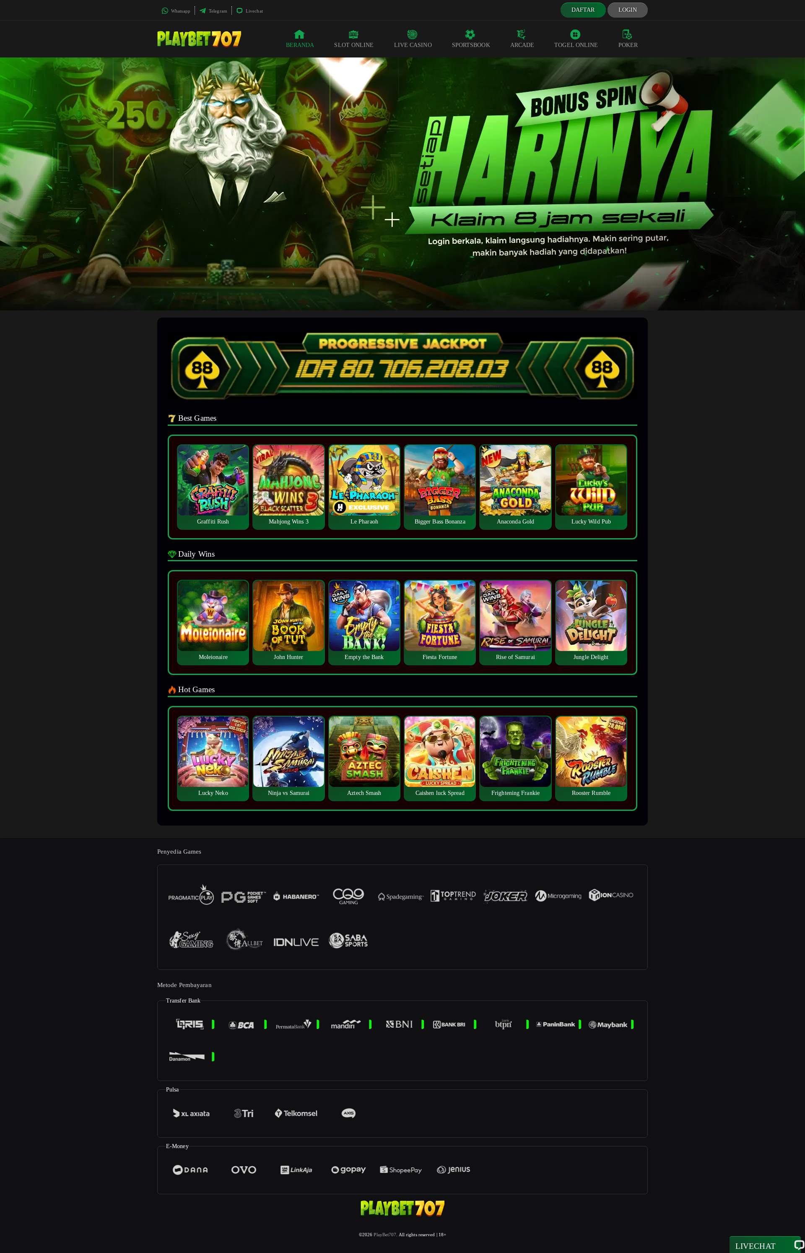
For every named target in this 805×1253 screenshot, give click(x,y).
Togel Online (576, 45)
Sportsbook (471, 45)
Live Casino (413, 45)
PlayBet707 (385, 1234)
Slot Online (354, 45)
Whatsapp (180, 10)
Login (627, 10)
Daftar (583, 10)
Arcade (522, 45)
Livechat (253, 10)
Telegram (217, 10)
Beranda (300, 45)
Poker (628, 45)
